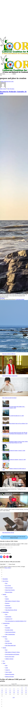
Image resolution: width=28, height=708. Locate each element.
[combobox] (12, 564)
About (4, 663)
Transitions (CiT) (8, 618)
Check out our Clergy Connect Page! (9, 375)
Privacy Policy (8, 567)
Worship (4, 647)
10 (2, 690)
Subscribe (3, 550)
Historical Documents (9, 674)
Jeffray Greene (3, 88)
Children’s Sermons (9, 658)
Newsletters (7, 627)
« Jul (13, 697)
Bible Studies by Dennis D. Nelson (12, 601)
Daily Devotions (10, 88)
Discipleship (5, 578)
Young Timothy (8, 607)
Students (4, 594)
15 (22, 690)
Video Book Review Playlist (8, 532)
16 (26, 690)
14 (17, 690)
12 (10, 690)
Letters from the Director (10, 632)
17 (2, 692)
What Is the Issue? (9, 587)
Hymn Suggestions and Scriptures (12, 654)
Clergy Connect (8, 672)
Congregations (6, 612)
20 (14, 692)
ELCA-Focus (5, 581)
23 (26, 692)
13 (14, 690)
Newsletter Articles (9, 629)
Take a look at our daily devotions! (9, 397)
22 (22, 692)
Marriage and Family (9, 676)
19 (10, 692)
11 (6, 690)
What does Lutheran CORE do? (8, 353)
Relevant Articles (8, 592)
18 (6, 692)
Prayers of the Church (9, 656)
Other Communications (10, 634)
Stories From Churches (10, 590)
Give (4, 661)
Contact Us (7, 669)
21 (17, 692)
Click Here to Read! (20, 299)
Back (6, 583)
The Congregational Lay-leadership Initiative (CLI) (15, 621)
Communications (6, 623)
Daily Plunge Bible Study (10, 645)
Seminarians (7, 605)
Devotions (5, 636)
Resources (7, 603)
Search (14, 73)
